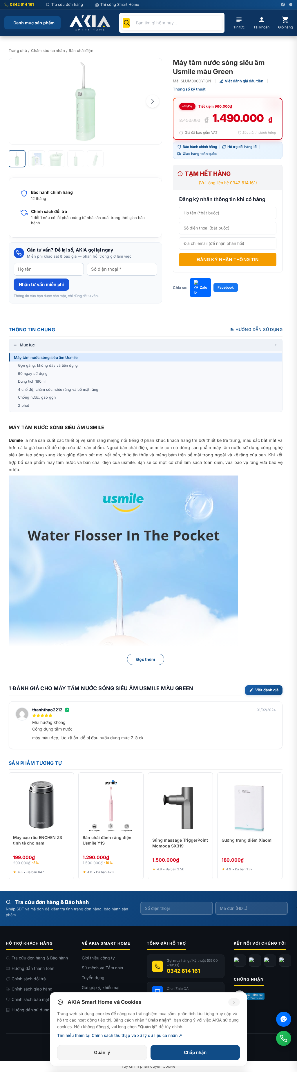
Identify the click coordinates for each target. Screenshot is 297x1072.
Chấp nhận (195, 1052)
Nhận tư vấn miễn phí (41, 284)
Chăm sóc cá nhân (48, 50)
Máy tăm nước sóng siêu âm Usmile (46, 357)
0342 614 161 (22, 4)
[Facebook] (240, 961)
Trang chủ (18, 50)
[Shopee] (285, 961)
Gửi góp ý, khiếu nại (100, 987)
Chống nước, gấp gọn (37, 397)
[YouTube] (255, 961)
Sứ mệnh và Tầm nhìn (102, 967)
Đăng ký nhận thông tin (228, 259)
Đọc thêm (145, 659)
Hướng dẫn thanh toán (33, 968)
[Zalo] (270, 961)
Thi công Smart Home (119, 4)
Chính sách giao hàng (32, 988)
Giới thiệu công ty (98, 957)
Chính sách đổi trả (29, 978)
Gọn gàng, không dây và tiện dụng (48, 365)
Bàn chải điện (81, 50)
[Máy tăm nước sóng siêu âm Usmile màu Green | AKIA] (85, 101)
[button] (152, 101)
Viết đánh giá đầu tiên (244, 81)
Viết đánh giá (266, 690)
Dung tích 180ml (32, 381)
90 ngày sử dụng (33, 373)
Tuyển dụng (93, 977)
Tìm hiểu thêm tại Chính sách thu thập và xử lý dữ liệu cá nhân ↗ (119, 1035)
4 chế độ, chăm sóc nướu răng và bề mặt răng (58, 389)
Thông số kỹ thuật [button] (189, 89)
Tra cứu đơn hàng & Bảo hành (40, 957)
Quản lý (102, 1052)
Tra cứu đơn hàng (67, 4)
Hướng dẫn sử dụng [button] (259, 329)
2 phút (23, 405)
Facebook (226, 287)
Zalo (203, 287)
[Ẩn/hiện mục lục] (275, 345)
